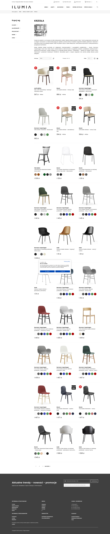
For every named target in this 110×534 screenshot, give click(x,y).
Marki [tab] (13, 34)
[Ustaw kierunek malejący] (53, 58)
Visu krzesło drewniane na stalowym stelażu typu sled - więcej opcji (66, 170)
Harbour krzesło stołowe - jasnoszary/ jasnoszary (40, 289)
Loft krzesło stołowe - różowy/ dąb (65, 90)
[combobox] (45, 58)
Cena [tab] (13, 38)
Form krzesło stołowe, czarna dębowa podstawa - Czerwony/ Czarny (43, 329)
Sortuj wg (36, 58)
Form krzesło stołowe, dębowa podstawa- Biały (64, 369)
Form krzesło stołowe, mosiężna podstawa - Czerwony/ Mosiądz (42, 409)
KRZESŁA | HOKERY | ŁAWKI (28, 11)
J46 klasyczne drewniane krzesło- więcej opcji (42, 170)
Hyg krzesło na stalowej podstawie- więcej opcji (43, 250)
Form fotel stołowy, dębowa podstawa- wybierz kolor (63, 329)
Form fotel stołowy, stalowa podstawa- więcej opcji (86, 289)
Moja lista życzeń (67, 1)
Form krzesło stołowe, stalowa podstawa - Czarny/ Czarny (64, 210)
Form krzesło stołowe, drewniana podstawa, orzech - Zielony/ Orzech (88, 369)
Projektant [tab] (15, 31)
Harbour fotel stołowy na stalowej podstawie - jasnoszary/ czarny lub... (66, 449)
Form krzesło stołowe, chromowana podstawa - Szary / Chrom (88, 210)
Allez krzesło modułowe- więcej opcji (43, 130)
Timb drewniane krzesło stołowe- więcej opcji (87, 329)
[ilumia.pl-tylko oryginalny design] (21, 7)
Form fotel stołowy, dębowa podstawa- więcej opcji (41, 369)
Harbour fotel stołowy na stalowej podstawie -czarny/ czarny (87, 449)
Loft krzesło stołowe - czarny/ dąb (87, 130)
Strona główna (15, 11)
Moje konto (57, 1)
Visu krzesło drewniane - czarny (87, 409)
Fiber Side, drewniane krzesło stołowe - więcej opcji (43, 449)
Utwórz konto (78, 1)
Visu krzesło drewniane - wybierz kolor (65, 409)
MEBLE (20, 11)
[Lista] (97, 59)
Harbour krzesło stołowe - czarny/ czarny (87, 250)
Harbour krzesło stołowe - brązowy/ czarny (66, 250)
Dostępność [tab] (15, 28)
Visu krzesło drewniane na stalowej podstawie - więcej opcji (88, 170)
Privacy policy (67, 261)
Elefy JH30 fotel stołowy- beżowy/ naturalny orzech (42, 90)
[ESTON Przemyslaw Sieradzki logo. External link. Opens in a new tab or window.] (43, 262)
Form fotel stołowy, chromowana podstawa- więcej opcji (65, 289)
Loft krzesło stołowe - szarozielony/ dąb (65, 130)
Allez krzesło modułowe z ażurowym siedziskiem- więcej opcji (88, 90)
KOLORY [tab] (14, 25)
